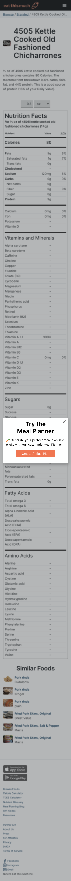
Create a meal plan (35, 453)
